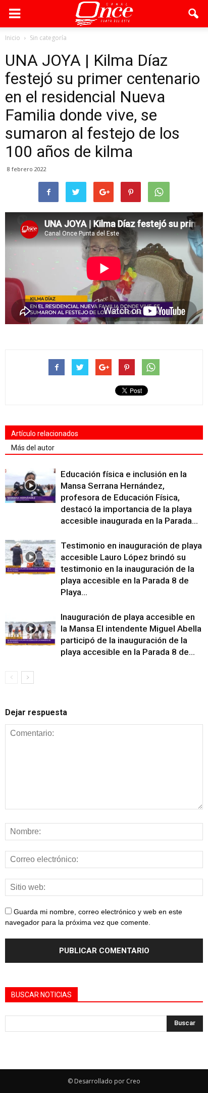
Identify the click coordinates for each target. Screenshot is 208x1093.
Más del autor (33, 448)
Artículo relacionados (44, 434)
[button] (194, 13)
